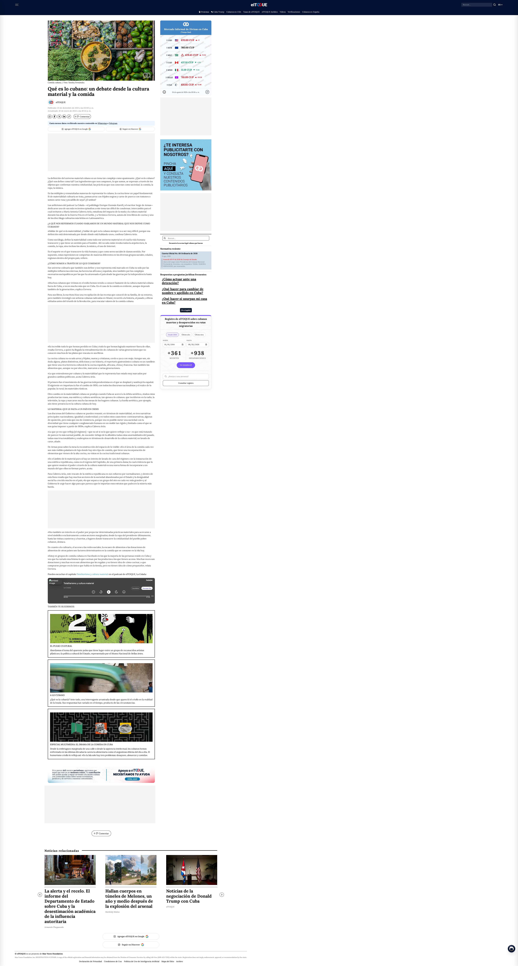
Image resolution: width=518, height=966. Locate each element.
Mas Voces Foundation (52, 954)
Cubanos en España (310, 12)
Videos (283, 12)
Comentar (82, 116)
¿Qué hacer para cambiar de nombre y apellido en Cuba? (182, 290)
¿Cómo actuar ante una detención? (179, 281)
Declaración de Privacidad (90, 961)
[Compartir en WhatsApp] (50, 116)
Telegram (113, 123)
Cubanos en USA (233, 12)
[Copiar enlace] (69, 116)
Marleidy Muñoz (112, 912)
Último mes (199, 334)
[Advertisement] (101, 152)
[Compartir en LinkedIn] (64, 116)
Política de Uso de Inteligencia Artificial (141, 961)
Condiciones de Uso (113, 961)
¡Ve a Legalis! (186, 310)
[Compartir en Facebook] (54, 116)
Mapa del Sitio (167, 961)
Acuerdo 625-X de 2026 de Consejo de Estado (180, 259)
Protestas (205, 12)
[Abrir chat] (511, 949)
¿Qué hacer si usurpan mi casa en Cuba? (184, 300)
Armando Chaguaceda (54, 927)
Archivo (179, 961)
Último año (186, 334)
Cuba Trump (218, 12)
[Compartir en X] (59, 116)
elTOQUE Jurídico (270, 12)
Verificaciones (294, 12)
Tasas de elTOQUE (251, 12)
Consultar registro (186, 383)
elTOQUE (61, 102)
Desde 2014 (172, 334)
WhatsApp (102, 123)
